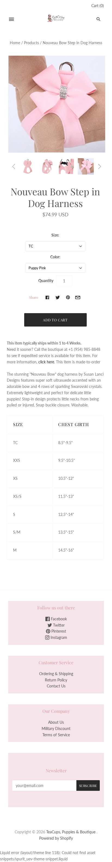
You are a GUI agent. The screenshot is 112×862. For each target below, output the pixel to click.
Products (31, 42)
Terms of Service (56, 734)
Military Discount (56, 728)
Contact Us (56, 686)
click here (46, 362)
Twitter (58, 625)
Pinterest (58, 631)
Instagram (58, 637)
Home (15, 42)
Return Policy (56, 680)
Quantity (45, 280)
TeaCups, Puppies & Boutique (70, 832)
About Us (56, 722)
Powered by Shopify (56, 838)
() (97, 5)
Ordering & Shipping (56, 673)
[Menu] (11, 19)
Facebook (58, 618)
